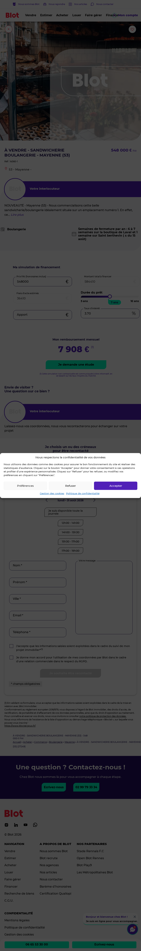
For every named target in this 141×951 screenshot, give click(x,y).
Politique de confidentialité (83, 493)
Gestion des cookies (52, 493)
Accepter (115, 485)
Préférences (25, 485)
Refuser (70, 485)
